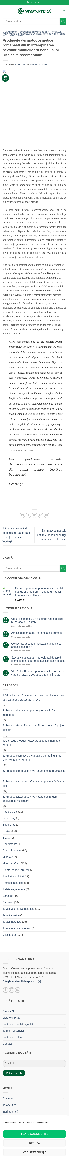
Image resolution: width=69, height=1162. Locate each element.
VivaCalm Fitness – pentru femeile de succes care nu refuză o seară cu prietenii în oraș (38, 673)
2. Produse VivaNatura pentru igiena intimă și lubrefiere (29, 712)
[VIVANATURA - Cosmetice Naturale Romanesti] (34, 10)
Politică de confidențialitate (18, 1024)
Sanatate (22, 36)
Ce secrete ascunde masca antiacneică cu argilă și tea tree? (36, 645)
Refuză (34, 1143)
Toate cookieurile (34, 1133)
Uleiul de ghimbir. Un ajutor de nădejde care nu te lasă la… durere (37, 620)
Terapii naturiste (12, 921)
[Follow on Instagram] (11, 990)
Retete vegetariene (14, 889)
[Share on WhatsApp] (22, 515)
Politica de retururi (13, 1037)
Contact (7, 1043)
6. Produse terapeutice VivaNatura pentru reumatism (34, 770)
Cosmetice (9, 1098)
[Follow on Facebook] (5, 990)
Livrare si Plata (11, 1017)
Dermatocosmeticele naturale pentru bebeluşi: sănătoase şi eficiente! (51, 535)
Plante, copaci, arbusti (16, 870)
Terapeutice (9, 1105)
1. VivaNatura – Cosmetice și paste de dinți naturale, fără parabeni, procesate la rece (32, 33)
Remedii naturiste (13, 882)
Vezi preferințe (34, 1152)
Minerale (8, 857)
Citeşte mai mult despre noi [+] (22, 981)
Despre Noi (9, 1011)
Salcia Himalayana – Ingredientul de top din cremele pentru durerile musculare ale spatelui (38, 659)
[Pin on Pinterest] (46, 515)
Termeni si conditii (13, 1030)
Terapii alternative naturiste (18, 908)
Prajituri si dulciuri (13, 876)
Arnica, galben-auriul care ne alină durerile (36, 632)
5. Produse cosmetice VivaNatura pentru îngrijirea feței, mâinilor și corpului (32, 758)
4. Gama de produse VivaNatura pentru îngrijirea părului (31, 742)
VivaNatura (9, 934)
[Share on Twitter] (34, 515)
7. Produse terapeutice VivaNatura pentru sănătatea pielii (33, 783)
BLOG (12, 36)
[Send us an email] (17, 990)
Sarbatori (8, 902)
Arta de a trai (51, 34)
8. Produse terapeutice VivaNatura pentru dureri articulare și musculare (31, 798)
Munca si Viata (11, 863)
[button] (5, 11)
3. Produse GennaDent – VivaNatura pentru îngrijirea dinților (34, 727)
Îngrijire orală (10, 1111)
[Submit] (63, 21)
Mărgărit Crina (38, 64)
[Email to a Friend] (40, 515)
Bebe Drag (9, 818)
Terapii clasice (11, 915)
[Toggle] (64, 1024)
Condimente (10, 844)
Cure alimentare (12, 850)
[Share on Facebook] (28, 515)
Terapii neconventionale (17, 928)
